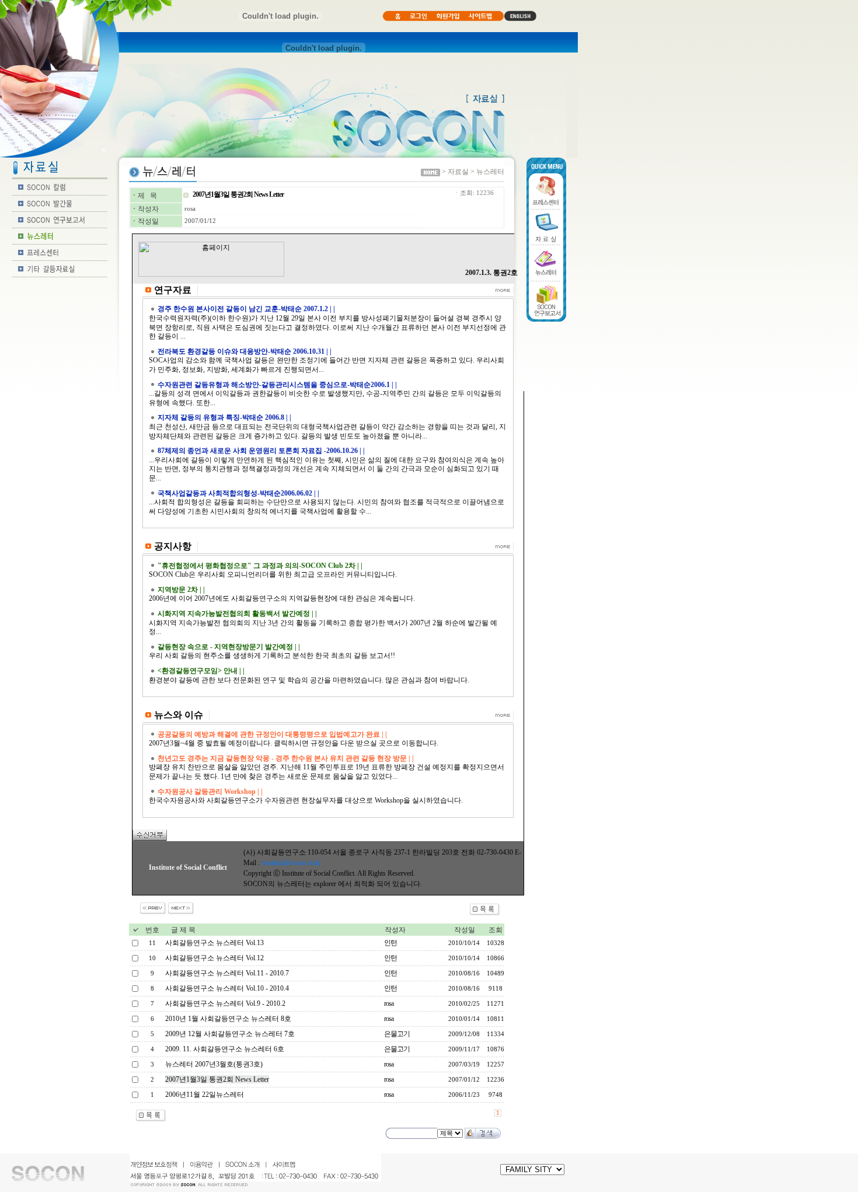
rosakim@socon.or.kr (291, 863)
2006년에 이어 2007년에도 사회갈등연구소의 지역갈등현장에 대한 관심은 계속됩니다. (282, 598)
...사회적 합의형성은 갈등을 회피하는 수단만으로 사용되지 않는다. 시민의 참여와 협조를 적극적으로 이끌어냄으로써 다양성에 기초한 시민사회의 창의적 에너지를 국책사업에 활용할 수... (326, 506)
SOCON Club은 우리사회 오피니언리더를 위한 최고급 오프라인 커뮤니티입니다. (273, 574)
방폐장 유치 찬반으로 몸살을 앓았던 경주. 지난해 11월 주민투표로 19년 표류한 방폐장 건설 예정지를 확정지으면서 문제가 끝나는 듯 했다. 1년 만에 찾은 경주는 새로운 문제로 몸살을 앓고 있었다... (326, 771)
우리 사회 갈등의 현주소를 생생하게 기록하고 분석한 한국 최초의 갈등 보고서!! (272, 655)
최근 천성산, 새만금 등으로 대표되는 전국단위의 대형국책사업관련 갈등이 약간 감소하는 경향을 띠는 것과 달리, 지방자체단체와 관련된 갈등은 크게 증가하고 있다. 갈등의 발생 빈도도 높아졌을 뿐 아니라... (327, 431)
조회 (496, 930)
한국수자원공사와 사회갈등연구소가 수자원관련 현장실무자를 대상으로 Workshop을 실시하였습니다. (306, 800)
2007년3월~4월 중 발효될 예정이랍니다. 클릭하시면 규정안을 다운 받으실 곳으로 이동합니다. (293, 743)
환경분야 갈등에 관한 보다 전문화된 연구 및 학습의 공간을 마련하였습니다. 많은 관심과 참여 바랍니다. (309, 680)
